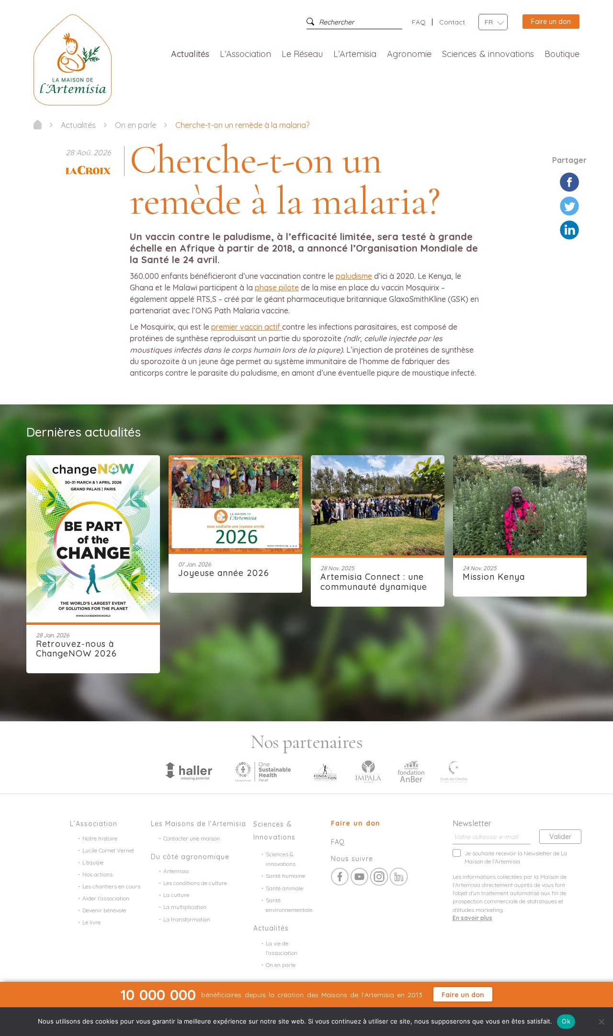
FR (489, 22)
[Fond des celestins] (454, 770)
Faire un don (551, 21)
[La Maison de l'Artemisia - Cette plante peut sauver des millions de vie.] (38, 124)
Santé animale (284, 888)
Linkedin (399, 877)
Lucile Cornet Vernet (108, 850)
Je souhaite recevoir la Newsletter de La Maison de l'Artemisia (516, 857)
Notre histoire (99, 838)
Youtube (359, 877)
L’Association (245, 54)
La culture (176, 894)
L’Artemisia (354, 54)
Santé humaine (285, 875)
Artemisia (176, 871)
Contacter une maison (191, 838)
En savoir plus (472, 917)
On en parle (280, 964)
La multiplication (184, 906)
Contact (452, 22)
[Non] (601, 1021)
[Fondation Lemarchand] (325, 770)
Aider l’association (105, 898)
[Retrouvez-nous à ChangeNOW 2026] (93, 537)
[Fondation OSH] (263, 770)
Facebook (340, 877)
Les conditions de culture (195, 882)
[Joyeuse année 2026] (235, 502)
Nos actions (97, 874)
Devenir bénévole (104, 910)
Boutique (562, 54)
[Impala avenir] (368, 770)
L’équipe (92, 862)
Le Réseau (302, 54)
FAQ (419, 22)
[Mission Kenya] (520, 504)
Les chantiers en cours (111, 886)
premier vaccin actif (246, 327)
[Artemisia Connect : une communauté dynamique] (377, 504)
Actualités (190, 54)
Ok (566, 1021)
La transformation (186, 919)
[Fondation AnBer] (410, 770)
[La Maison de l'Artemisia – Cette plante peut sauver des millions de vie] (73, 59)
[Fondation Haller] (188, 770)
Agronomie (409, 54)
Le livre (91, 922)
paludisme (354, 276)
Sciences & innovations (488, 54)
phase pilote (277, 287)
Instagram (379, 877)
